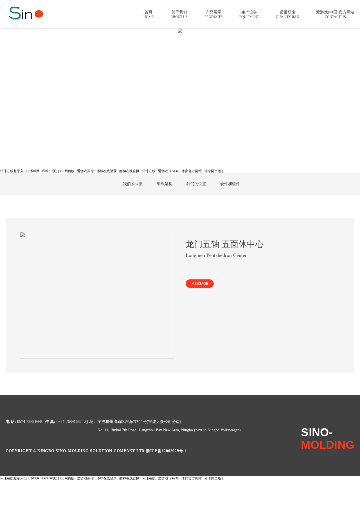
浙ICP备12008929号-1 (166, 451)
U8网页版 (67, 171)
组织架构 (164, 184)
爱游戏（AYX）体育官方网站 (180, 171)
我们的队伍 (133, 184)
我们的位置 (196, 184)
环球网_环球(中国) (43, 171)
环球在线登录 (106, 171)
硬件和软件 (230, 184)
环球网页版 (212, 171)
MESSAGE (200, 284)
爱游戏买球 (85, 171)
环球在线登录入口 (13, 171)
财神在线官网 (129, 171)
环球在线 (149, 171)
